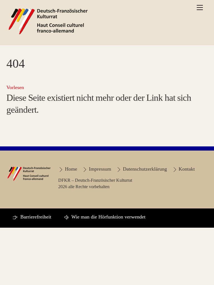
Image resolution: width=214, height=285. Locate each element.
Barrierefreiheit (35, 217)
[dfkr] (48, 34)
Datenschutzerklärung (144, 169)
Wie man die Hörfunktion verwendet (107, 217)
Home (70, 169)
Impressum (99, 169)
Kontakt (186, 169)
